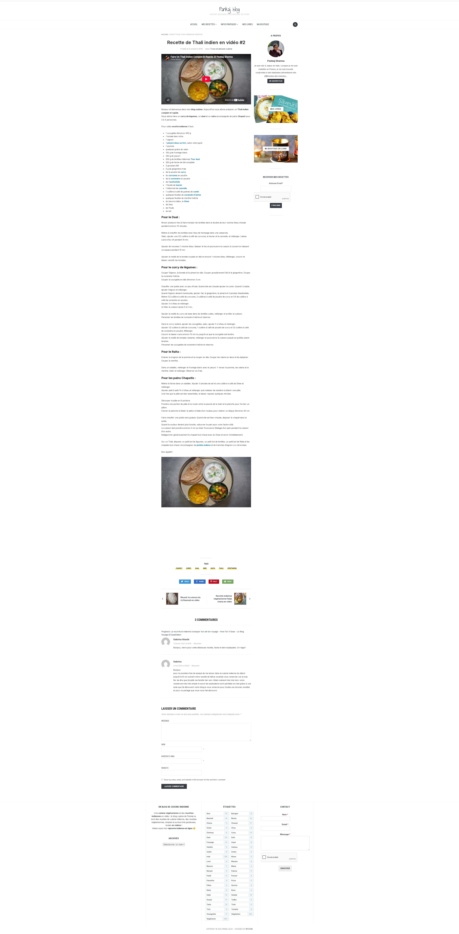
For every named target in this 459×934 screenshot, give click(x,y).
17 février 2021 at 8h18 (182, 643)
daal (197, 568)
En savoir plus (275, 81)
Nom (163, 744)
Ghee (186, 201)
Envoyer (285, 868)
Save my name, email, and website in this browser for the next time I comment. (195, 780)
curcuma (173, 175)
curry (183, 172)
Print (229, 582)
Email (285, 824)
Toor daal (195, 159)
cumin (196, 191)
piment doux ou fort (176, 143)
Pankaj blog (229, 9)
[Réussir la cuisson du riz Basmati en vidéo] (172, 598)
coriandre (175, 178)
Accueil (193, 24)
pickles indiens (204, 445)
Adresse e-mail (168, 756)
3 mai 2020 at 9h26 (181, 666)
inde (205, 568)
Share (201, 582)
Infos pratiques (228, 24)
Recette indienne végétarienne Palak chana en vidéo (223, 599)
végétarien (232, 568)
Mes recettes (208, 24)
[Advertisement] (206, 532)
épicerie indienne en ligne (180, 828)
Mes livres (247, 24)
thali (221, 568)
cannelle (183, 188)
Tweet (186, 582)
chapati (179, 568)
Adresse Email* (276, 183)
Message (165, 721)
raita (213, 568)
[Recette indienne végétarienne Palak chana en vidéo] (240, 598)
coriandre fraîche (192, 195)
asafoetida (174, 182)
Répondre (197, 643)
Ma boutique (263, 24)
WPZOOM (249, 929)
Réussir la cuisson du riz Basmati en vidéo (190, 598)
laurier (179, 185)
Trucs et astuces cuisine (221, 49)
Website (164, 768)
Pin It (215, 582)
